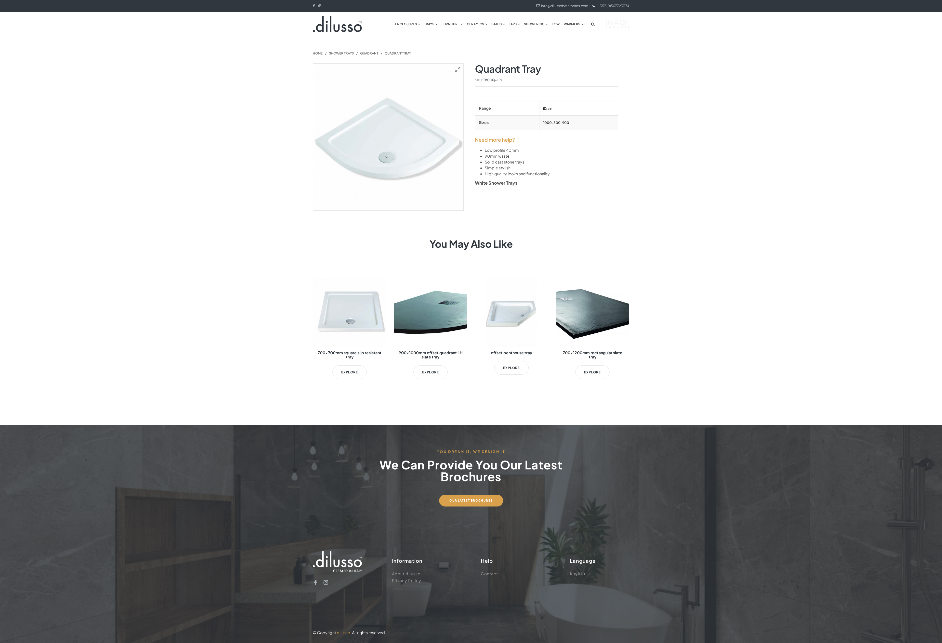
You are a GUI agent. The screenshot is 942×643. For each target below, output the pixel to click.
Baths (496, 24)
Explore (349, 372)
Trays (429, 24)
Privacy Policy (406, 580)
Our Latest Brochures (471, 500)
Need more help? (495, 140)
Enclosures (406, 24)
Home (318, 53)
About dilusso (406, 573)
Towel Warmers (566, 24)
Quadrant (369, 53)
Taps (513, 24)
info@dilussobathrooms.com (564, 5)
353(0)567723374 (614, 5)
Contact (489, 573)
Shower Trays (341, 53)
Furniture (450, 24)
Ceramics (475, 24)
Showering (534, 24)
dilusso (343, 632)
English (577, 573)
